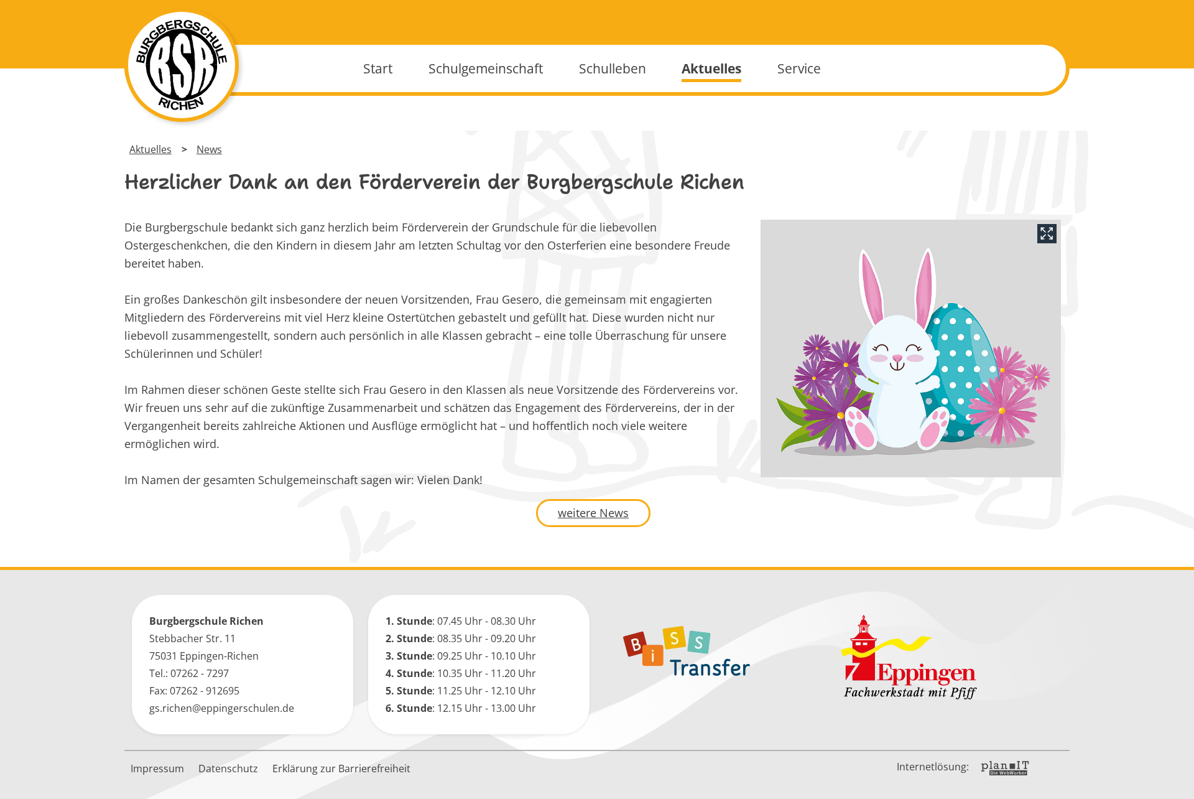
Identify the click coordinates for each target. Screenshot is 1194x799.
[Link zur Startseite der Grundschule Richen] (181, 65)
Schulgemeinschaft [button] (485, 68)
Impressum (157, 768)
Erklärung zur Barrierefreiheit (341, 768)
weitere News (593, 512)
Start (377, 68)
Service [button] (799, 68)
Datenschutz (228, 768)
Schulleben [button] (612, 68)
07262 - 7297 (199, 673)
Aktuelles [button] (711, 68)
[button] (1175, 780)
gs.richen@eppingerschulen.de (221, 708)
